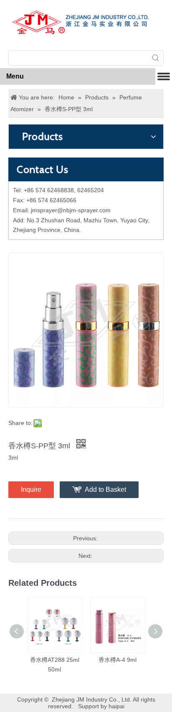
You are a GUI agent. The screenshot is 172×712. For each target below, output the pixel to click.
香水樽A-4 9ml (118, 659)
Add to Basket (105, 489)
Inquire (31, 489)
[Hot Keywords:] (155, 58)
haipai (116, 706)
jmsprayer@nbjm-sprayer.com (71, 210)
